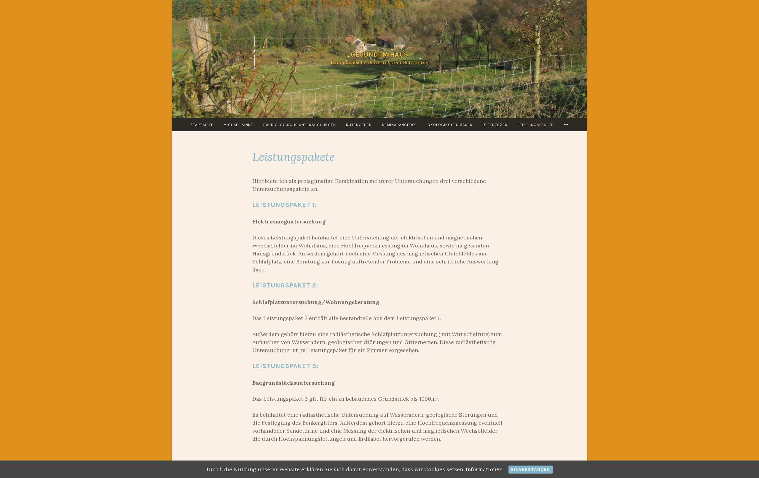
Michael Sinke (238, 124)
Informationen (484, 469)
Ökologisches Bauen (450, 124)
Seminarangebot (399, 124)
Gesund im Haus (379, 54)
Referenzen (495, 124)
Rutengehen (359, 124)
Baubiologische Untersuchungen (299, 124)
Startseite (201, 124)
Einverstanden (530, 469)
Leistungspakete (536, 124)
